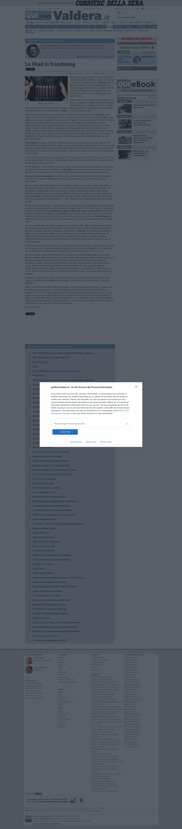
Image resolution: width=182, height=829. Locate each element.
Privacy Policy (106, 442)
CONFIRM (65, 432)
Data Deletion (76, 442)
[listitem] (91, 423)
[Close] (137, 387)
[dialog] (91, 414)
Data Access (91, 442)
